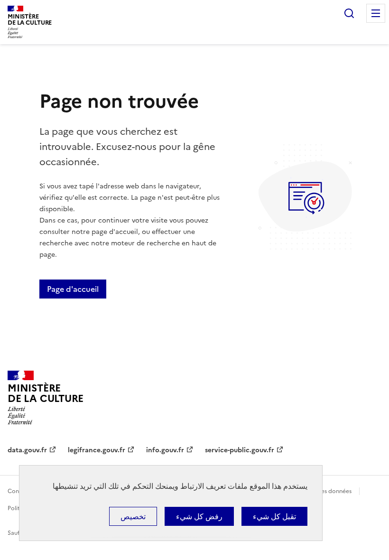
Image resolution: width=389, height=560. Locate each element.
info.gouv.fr (165, 450)
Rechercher (349, 13)
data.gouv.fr (27, 450)
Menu (375, 13)
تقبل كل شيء (274, 516)
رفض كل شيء (199, 516)
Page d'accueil (73, 289)
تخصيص (133, 516)
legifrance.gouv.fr (96, 450)
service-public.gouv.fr (239, 450)
